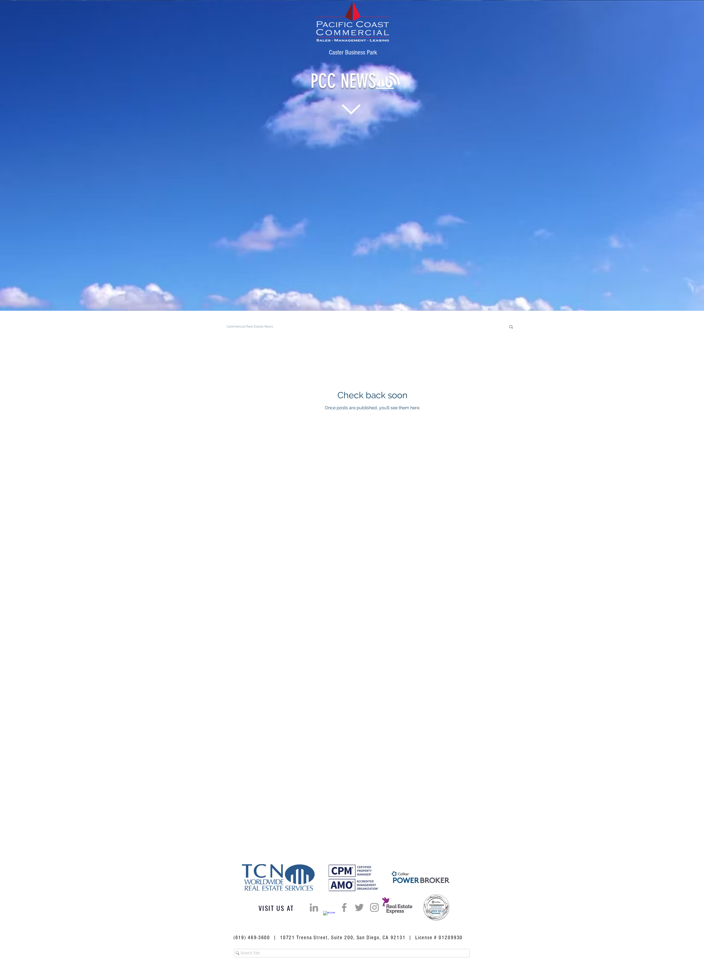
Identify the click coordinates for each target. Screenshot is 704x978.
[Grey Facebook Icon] (344, 907)
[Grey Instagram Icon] (374, 907)
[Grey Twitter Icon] (359, 907)
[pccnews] (329, 917)
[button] (511, 327)
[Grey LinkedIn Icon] (314, 907)
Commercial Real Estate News (250, 326)
